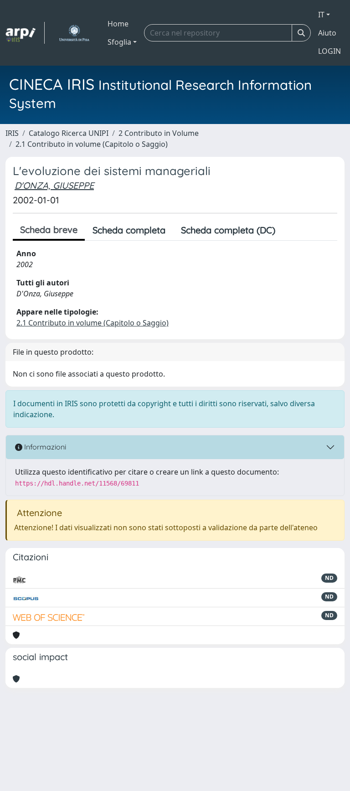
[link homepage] (25, 33)
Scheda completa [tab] (129, 230)
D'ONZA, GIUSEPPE (54, 185)
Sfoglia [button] (119, 42)
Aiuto (327, 33)
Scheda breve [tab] (48, 229)
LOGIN (329, 51)
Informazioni (44, 446)
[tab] (291, 230)
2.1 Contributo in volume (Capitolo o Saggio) (91, 144)
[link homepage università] (74, 33)
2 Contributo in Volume (158, 133)
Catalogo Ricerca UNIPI (68, 133)
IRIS (12, 133)
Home (118, 24)
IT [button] (321, 15)
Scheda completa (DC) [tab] (228, 230)
